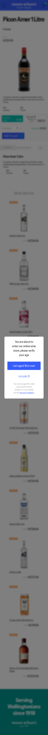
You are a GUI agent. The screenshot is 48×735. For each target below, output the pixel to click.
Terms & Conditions (26, 392)
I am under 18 (24, 376)
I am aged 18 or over (24, 366)
